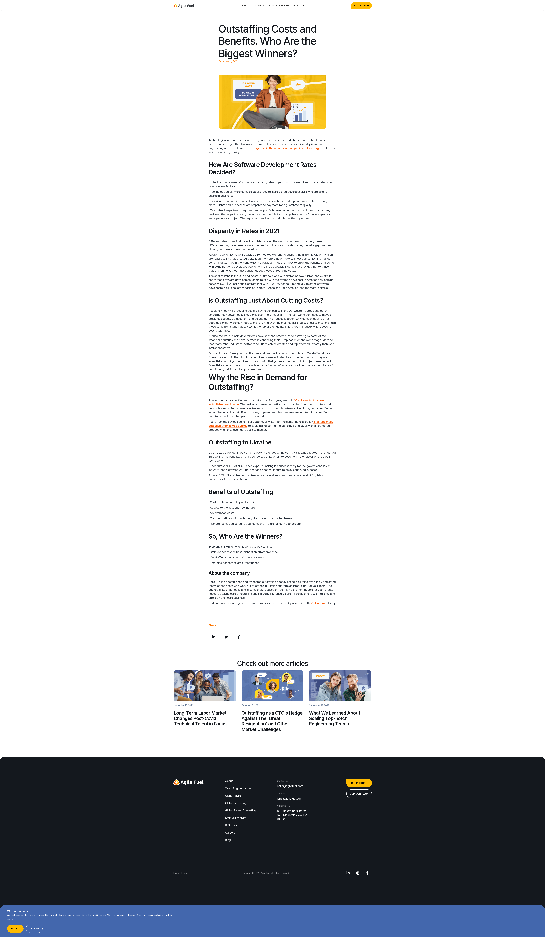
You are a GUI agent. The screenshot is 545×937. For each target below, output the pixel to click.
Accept (15, 928)
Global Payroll (233, 795)
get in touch (361, 5)
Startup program (279, 5)
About (229, 781)
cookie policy (99, 915)
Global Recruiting (235, 803)
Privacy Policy (180, 873)
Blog (305, 5)
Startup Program (235, 818)
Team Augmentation (238, 788)
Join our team (359, 793)
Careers (295, 5)
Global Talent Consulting (240, 810)
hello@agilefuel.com (290, 786)
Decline (34, 928)
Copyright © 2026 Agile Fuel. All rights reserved (265, 873)
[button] (260, 5)
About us (247, 5)
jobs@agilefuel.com (289, 798)
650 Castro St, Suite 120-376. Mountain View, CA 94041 (293, 815)
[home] (184, 5)
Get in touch (319, 603)
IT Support (231, 825)
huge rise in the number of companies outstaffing (285, 148)
